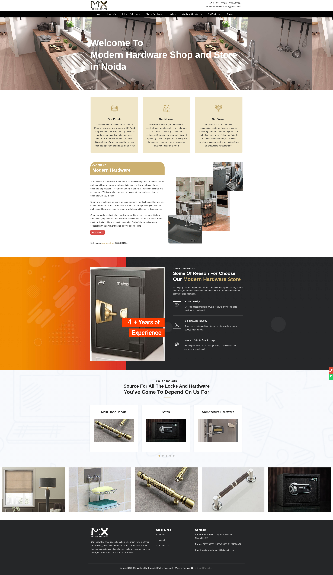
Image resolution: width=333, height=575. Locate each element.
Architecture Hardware (300, 508)
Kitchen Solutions (130, 14)
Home (98, 14)
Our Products (213, 14)
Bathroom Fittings (33, 508)
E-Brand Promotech (204, 568)
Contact (230, 14)
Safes (233, 508)
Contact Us (164, 545)
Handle (100, 508)
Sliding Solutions (154, 14)
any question (107, 243)
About (162, 540)
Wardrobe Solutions (191, 14)
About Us (111, 14)
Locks (171, 14)
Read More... (97, 232)
